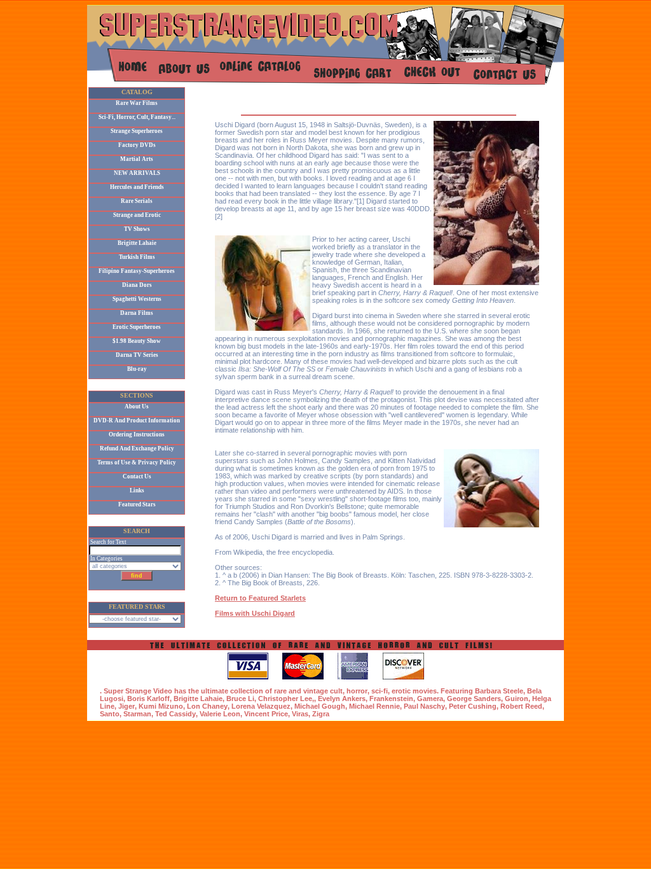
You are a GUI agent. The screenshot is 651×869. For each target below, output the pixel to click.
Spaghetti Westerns (137, 299)
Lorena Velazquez (261, 706)
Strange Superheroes (137, 131)
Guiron (516, 698)
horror (356, 691)
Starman (137, 714)
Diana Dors (137, 285)
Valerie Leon (220, 714)
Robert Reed (521, 706)
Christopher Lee (285, 698)
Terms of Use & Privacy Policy (136, 462)
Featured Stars (137, 504)
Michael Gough (319, 706)
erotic (401, 691)
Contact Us (137, 476)
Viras (300, 714)
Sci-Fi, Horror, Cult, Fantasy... (137, 117)
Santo (110, 714)
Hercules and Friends (137, 187)
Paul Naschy (424, 706)
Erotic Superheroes (137, 327)
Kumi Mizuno (161, 706)
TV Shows (137, 229)
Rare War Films (137, 103)
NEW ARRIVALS (137, 173)
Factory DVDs (137, 145)
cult (336, 691)
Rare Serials (137, 201)
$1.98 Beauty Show (137, 341)
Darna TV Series (137, 355)
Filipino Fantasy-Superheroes (137, 271)
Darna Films (136, 313)
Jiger (126, 706)
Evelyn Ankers (342, 698)
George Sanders (474, 698)
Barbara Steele (499, 691)
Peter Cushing (473, 706)
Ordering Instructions (137, 434)
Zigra (320, 714)
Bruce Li (240, 698)
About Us (137, 406)
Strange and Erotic (137, 215)
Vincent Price (266, 714)
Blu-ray (137, 369)
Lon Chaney (207, 706)
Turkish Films (137, 257)
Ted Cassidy (175, 714)
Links (137, 490)
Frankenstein (391, 698)
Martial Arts (136, 159)
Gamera (430, 698)
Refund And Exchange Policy (137, 448)
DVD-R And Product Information (136, 420)
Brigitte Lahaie (137, 243)
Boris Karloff (148, 698)
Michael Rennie (374, 706)
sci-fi (379, 691)
